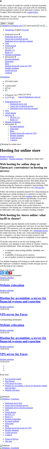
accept (10, 23)
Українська (9, 30)
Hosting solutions (12, 68)
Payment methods (12, 59)
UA (6, 97)
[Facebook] (1, 272)
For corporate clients (13, 379)
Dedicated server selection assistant (19, 41)
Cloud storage (10, 46)
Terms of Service (11, 439)
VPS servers (39, 187)
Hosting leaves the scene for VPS (18, 66)
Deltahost (4, 159)
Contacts (8, 73)
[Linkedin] (7, 272)
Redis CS (9, 52)
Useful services (11, 70)
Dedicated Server (41, 231)
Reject (3, 23)
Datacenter (9, 61)
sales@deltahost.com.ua (29, 97)
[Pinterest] (10, 272)
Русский (25, 30)
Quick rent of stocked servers (16, 39)
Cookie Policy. (33, 12)
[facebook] (9, 399)
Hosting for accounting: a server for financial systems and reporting (23, 299)
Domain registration (13, 55)
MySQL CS (10, 50)
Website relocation (12, 285)
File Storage (10, 381)
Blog (7, 64)
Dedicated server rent (13, 37)
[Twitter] (4, 272)
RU (13, 97)
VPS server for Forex (14, 314)
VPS (7, 43)
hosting (29, 196)
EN (9, 97)
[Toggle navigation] (46, 26)
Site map (8, 441)
